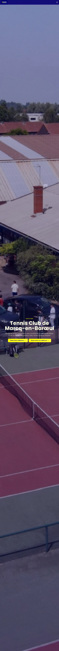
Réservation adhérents (17, 340)
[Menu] (57, 2)
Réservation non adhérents (39, 340)
